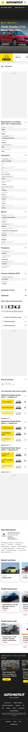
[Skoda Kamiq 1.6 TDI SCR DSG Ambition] (25, 440)
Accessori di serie (8, 290)
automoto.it (8, 721)
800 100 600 (10, 536)
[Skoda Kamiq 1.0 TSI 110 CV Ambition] (25, 455)
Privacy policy (7, 702)
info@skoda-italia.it (11, 537)
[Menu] (25, 2)
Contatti (14, 708)
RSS (3, 708)
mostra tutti (5, 418)
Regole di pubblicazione (7, 705)
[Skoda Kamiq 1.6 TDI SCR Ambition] (25, 428)
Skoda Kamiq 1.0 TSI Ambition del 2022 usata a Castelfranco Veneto (9, 639)
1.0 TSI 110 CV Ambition (5, 454)
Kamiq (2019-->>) (13, 23)
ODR (23, 705)
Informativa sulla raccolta (7, 729)
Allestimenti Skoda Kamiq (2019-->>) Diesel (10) (10, 422)
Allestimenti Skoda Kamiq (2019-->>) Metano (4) (10, 396)
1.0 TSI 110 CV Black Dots (7, 460)
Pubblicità (18, 705)
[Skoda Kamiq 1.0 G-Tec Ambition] (25, 402)
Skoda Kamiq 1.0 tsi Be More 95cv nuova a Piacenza (10, 606)
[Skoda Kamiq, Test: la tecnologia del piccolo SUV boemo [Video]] (17, 306)
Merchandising (5, 546)
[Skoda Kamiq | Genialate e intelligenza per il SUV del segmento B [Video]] (10, 306)
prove (4, 669)
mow (20, 721)
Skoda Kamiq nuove (9, 325)
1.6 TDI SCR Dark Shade (6, 433)
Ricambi (13, 546)
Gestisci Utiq (21, 708)
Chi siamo (8, 708)
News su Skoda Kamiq (8, 548)
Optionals (4, 295)
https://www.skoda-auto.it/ (12, 538)
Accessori (18, 544)
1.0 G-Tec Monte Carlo (7, 407)
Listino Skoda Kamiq (11, 550)
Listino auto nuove (19, 7)
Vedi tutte (25, 614)
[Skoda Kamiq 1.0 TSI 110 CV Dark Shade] (25, 467)
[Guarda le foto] (14, 36)
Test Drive (10, 544)
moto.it (15, 721)
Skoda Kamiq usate (9, 321)
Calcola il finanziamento (11, 317)
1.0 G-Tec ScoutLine (7, 413)
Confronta (7, 59)
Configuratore (19, 542)
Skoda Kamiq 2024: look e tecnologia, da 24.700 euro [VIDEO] (9, 674)
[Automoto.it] (14, 2)
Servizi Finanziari (22, 546)
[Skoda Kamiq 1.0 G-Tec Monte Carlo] (25, 408)
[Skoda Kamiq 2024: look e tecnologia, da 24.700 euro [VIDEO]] (10, 665)
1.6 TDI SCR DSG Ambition (6, 439)
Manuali (3, 544)
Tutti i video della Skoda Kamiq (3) (12, 311)
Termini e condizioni (17, 702)
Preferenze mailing (14, 710)
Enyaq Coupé (6, 577)
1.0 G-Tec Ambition (7, 402)
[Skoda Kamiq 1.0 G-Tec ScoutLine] (25, 413)
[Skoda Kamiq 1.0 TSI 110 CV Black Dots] (25, 461)
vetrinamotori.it (14, 724)
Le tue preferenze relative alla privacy (10, 731)
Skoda (4, 23)
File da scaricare (7, 379)
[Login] (2, 2)
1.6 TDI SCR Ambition (7, 428)
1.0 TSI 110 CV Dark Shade (7, 466)
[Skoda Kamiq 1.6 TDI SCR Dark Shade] (25, 434)
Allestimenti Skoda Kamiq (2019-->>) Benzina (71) (10, 449)
